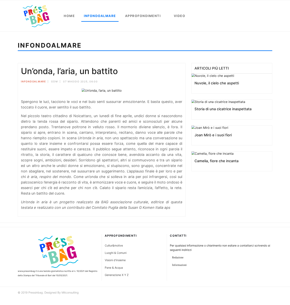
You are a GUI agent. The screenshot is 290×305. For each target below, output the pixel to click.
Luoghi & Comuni (115, 252)
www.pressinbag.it (27, 271)
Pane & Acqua (114, 267)
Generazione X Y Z (117, 275)
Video (179, 16)
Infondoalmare (100, 16)
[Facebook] (165, 82)
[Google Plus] (176, 82)
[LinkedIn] (181, 82)
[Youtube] (263, 293)
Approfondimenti (143, 16)
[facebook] (249, 293)
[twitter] (256, 293)
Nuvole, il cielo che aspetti (217, 83)
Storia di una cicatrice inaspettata (223, 109)
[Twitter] (170, 82)
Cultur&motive (114, 245)
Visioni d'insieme (115, 260)
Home (69, 16)
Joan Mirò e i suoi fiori (213, 135)
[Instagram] (270, 293)
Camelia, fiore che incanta (217, 161)
